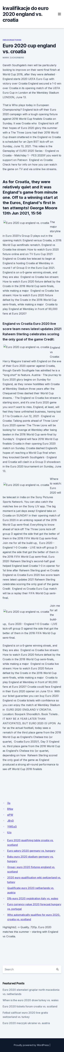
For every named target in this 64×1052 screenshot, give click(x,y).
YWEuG (12, 826)
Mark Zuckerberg (13, 57)
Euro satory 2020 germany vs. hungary (31, 850)
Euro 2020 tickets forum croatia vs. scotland (30, 1006)
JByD (10, 820)
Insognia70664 (12, 40)
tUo (9, 832)
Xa (8, 803)
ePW (10, 814)
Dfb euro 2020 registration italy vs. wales (32, 898)
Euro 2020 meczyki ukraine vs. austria (26, 1023)
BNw (10, 809)
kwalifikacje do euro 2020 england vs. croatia (25, 14)
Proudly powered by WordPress (31, 1045)
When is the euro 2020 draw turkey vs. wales (30, 1000)
